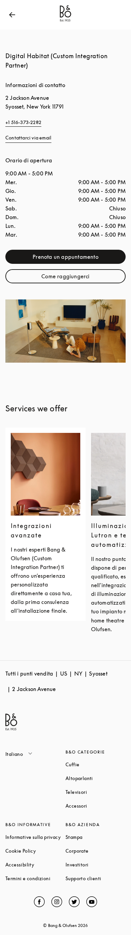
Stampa (96, 837)
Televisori (96, 792)
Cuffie (96, 764)
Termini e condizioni (35, 878)
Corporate (96, 851)
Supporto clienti (96, 878)
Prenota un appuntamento (78, 258)
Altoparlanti (96, 778)
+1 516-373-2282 (23, 122)
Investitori (96, 864)
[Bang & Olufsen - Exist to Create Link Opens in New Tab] (65, 21)
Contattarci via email (28, 137)
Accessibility (35, 864)
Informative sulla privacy (35, 837)
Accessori (96, 806)
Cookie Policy (35, 851)
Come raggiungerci (82, 278)
